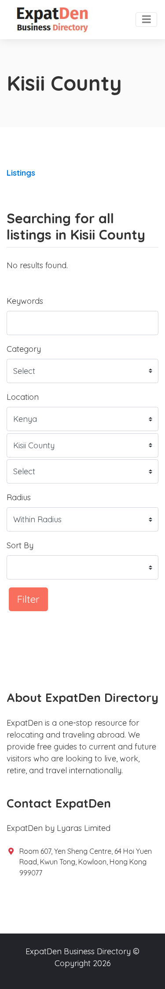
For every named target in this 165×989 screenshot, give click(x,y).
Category (24, 349)
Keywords (25, 301)
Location (23, 397)
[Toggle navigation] (146, 19)
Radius (19, 497)
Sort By (20, 545)
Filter (28, 599)
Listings (21, 173)
